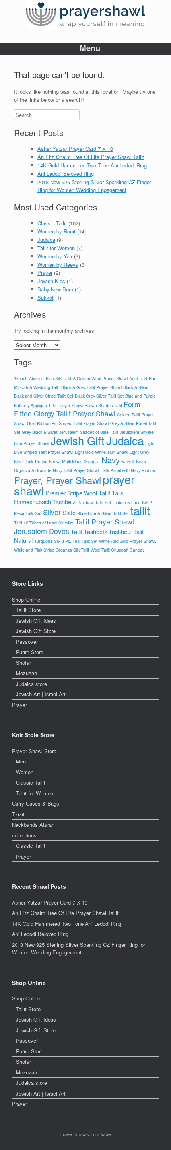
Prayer (44, 272)
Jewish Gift (78, 440)
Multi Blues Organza (81, 461)
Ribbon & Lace (126, 502)
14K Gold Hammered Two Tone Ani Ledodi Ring (92, 165)
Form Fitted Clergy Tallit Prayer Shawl (77, 409)
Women (24, 772)
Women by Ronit (56, 231)
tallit (140, 510)
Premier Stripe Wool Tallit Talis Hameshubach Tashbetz (68, 497)
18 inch (20, 378)
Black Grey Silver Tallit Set (99, 396)
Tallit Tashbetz (89, 531)
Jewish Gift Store (36, 631)
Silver (52, 512)
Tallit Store (28, 610)
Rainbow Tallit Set (94, 502)
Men (21, 761)
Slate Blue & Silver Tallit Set (103, 513)
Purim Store (29, 652)
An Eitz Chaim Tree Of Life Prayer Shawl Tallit (90, 157)
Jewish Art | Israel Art (41, 694)
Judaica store (31, 684)
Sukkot (45, 297)
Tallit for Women (56, 248)
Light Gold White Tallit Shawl (101, 452)
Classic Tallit (52, 223)
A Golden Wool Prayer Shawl (100, 378)
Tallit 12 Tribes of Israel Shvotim (44, 523)
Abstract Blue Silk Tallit (50, 378)
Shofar (23, 662)
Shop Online (26, 599)
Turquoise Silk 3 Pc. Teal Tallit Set (65, 541)
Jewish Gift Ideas (36, 620)
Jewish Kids (51, 281)
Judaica (46, 239)
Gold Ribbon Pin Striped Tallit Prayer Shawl (68, 423)
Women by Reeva (57, 264)
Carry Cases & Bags (35, 803)
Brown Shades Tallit (103, 405)
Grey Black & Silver (40, 432)
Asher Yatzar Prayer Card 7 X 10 (75, 148)
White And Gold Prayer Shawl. (127, 541)
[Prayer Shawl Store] (85, 15)
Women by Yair (54, 256)
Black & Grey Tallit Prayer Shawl (91, 387)
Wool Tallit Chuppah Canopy (117, 550)
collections (24, 835)
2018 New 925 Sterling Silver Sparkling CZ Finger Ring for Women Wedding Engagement (94, 186)
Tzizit (18, 814)
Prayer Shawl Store (34, 751)
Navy (110, 460)
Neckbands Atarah (33, 824)
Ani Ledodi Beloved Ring (65, 173)
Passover (27, 641)
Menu (90, 48)
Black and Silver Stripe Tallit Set (43, 396)
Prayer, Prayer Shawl (57, 480)
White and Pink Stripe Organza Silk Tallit (51, 550)
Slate (69, 512)
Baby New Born (55, 289)
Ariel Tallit (138, 378)
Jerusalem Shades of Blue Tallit (88, 432)
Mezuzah (26, 673)
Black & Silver (136, 387)
